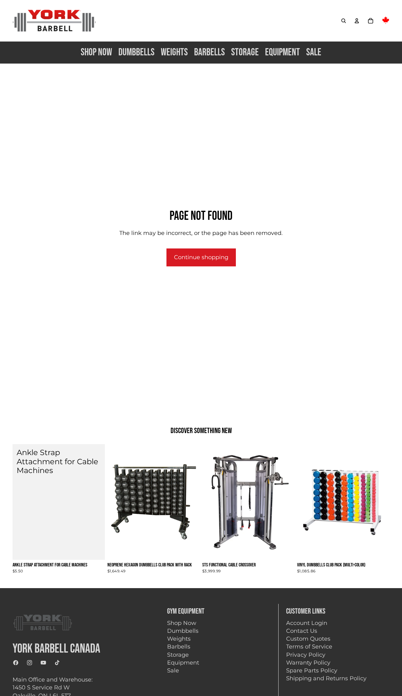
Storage (178, 654)
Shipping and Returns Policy (326, 678)
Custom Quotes (308, 638)
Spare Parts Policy (311, 670)
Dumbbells (182, 630)
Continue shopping (201, 257)
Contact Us (301, 630)
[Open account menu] (357, 21)
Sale (173, 670)
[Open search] (343, 21)
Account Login (306, 623)
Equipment (183, 662)
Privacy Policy (305, 654)
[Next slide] (285, 502)
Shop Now (181, 623)
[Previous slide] (211, 502)
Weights (179, 638)
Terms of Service (309, 646)
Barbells (178, 646)
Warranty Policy (308, 662)
